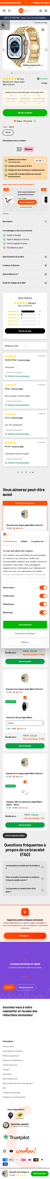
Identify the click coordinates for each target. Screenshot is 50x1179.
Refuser (25, 642)
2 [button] (22, 472)
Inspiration (7, 1074)
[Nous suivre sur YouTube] (11, 1151)
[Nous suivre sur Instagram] (4, 1151)
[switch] (43, 596)
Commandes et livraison (13, 1051)
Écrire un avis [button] (25, 331)
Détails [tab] (24, 541)
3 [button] (26, 472)
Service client (8, 1046)
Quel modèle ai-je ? (10, 1079)
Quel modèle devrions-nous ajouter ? (18, 1083)
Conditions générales (12, 1092)
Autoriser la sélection (25, 633)
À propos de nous (26, 987)
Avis (4, 1088)
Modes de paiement (11, 1056)
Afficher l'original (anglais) (18, 376)
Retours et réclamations (13, 1060)
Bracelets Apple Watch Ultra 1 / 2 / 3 (21, 22)
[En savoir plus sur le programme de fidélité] (35, 121)
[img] (10, 356)
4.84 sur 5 (32, 303)
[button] (10, 78)
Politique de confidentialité (14, 1097)
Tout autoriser (25, 625)
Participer (23, 935)
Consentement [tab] (10, 541)
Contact (8, 987)
